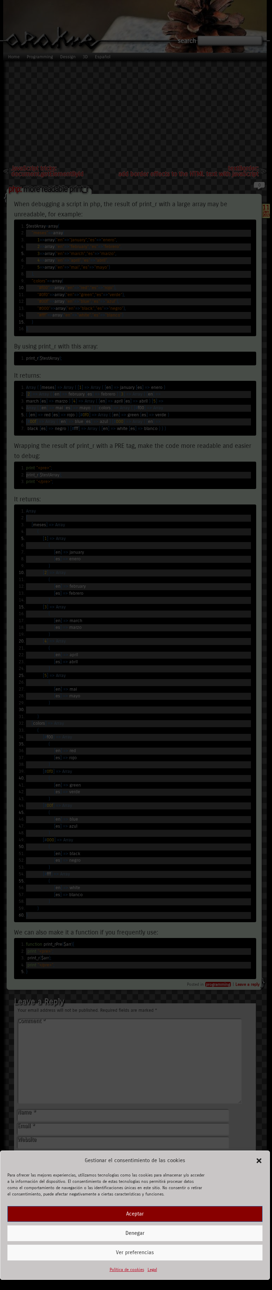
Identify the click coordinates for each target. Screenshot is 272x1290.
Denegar (134, 1233)
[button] (259, 1160)
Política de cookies (127, 1269)
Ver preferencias (135, 1252)
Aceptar (135, 1214)
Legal (152, 1269)
